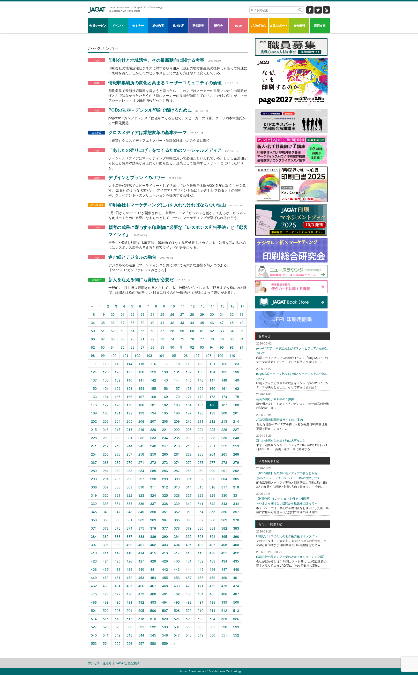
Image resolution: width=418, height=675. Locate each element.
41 (162, 322)
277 (212, 462)
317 (224, 487)
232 (141, 437)
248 (177, 445)
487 (236, 594)
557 (141, 643)
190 (106, 413)
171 (189, 396)
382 (224, 528)
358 (94, 520)
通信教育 (158, 25)
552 (236, 635)
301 (189, 478)
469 (177, 585)
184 (189, 404)
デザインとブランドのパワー (136, 177)
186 (212, 404)
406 (200, 544)
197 (189, 413)
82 (93, 347)
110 (232, 355)
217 (117, 429)
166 (129, 396)
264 (212, 454)
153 (129, 388)
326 (177, 495)
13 (203, 306)
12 (193, 306)
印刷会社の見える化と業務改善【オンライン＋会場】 (291, 557)
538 (224, 626)
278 (224, 462)
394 (212, 536)
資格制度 (178, 25)
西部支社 (320, 25)
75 (182, 339)
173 (212, 396)
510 (200, 610)
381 (212, 528)
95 (222, 347)
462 (94, 585)
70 (132, 339)
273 (165, 462)
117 (165, 363)
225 (212, 429)
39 (142, 322)
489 (106, 602)
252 (224, 445)
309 (129, 487)
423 (94, 561)
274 (177, 462)
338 (165, 503)
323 (141, 495)
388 (141, 536)
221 (165, 429)
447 (224, 569)
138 (106, 380)
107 (197, 355)
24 (152, 314)
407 (212, 544)
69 (123, 339)
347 (117, 511)
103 (149, 355)
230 (117, 437)
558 (153, 643)
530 (129, 626)
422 (236, 552)
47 (222, 322)
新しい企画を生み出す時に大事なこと (281, 440)
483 (189, 594)
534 (177, 626)
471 (200, 585)
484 (200, 594)
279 (236, 462)
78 (212, 339)
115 (141, 363)
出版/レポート (279, 25)
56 (152, 330)
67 (103, 339)
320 (106, 495)
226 (224, 429)
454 (153, 577)
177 (106, 404)
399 (117, 544)
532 (153, 626)
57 (162, 330)
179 (129, 404)
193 (141, 413)
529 (117, 626)
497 (200, 602)
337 (153, 503)
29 (202, 314)
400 (129, 544)
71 (142, 339)
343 (224, 503)
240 (236, 437)
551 (224, 635)
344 (236, 503)
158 (189, 388)
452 (129, 577)
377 (165, 528)
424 (106, 561)
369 (224, 520)
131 (177, 371)
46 (212, 322)
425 (117, 561)
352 (177, 511)
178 (117, 404)
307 (106, 487)
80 (232, 339)
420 (212, 552)
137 (94, 380)
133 (200, 371)
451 (117, 577)
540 (94, 635)
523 (200, 618)
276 (200, 462)
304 (224, 478)
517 (129, 618)
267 (94, 462)
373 (117, 528)
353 (189, 511)
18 (93, 314)
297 (141, 478)
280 (94, 470)
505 (141, 610)
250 (200, 445)
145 (189, 380)
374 (129, 528)
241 (94, 445)
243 (117, 445)
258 (141, 454)
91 (182, 347)
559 (165, 643)
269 (117, 462)
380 (200, 528)
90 (172, 347)
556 (129, 643)
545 (153, 635)
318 (236, 487)
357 (236, 511)
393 (200, 536)
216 (106, 429)
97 (242, 347)
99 (103, 355)
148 (224, 380)
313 (177, 487)
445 (200, 569)
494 (165, 602)
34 (93, 322)
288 (189, 470)
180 (141, 404)
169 (165, 396)
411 (106, 552)
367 (200, 520)
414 (141, 552)
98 (93, 355)
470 (189, 585)
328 (200, 495)
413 (129, 552)
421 (224, 552)
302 (200, 478)
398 (106, 544)
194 (153, 413)
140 (129, 380)
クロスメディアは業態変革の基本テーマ (147, 132)
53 (123, 330)
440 (141, 569)
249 (189, 445)
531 (141, 626)
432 (200, 561)
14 (213, 306)
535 (189, 626)
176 (94, 404)
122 (224, 363)
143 (165, 380)
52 (113, 330)
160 (212, 388)
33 (242, 314)
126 (117, 371)
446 (212, 569)
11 (183, 306)
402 (153, 544)
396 (236, 536)
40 (152, 322)
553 (94, 643)
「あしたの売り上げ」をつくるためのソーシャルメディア (165, 150)
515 (106, 618)
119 (189, 363)
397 (94, 544)
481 (165, 594)
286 (165, 470)
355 (212, 511)
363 (153, 520)
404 (177, 544)
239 (224, 437)
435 (236, 561)
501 (94, 610)
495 (177, 602)
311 (153, 487)
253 (236, 445)
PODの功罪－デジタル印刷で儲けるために (150, 110)
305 (236, 478)
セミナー (138, 25)
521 (177, 618)
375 (141, 528)
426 (129, 561)
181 (153, 404)
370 (236, 520)
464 (117, 585)
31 (222, 314)
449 (94, 577)
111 (94, 363)
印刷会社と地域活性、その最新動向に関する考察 (156, 60)
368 (212, 520)
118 (177, 363)
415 (153, 552)
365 (177, 520)
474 (236, 585)
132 (189, 371)
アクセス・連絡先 (99, 663)
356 (224, 511)
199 (212, 413)
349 (141, 511)
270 (129, 462)
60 (192, 330)
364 (165, 520)
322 (129, 495)
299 (165, 478)
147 (212, 380)
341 (200, 503)
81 (242, 339)
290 (212, 470)
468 (165, 585)
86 (132, 347)
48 (232, 322)
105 (173, 355)
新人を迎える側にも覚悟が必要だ (141, 279)
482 (177, 594)
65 (242, 330)
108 (208, 355)
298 (153, 478)
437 (106, 569)
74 (172, 339)
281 (106, 470)
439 (129, 569)
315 (200, 487)
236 (189, 437)
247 (165, 445)
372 (106, 528)
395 (224, 536)
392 (189, 536)
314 (189, 487)
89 (162, 347)
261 (177, 454)
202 (94, 421)
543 (129, 635)
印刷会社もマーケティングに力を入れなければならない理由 (167, 205)
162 (236, 388)
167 (141, 396)
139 (117, 380)
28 (192, 314)
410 (94, 552)
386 (117, 536)
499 (224, 602)
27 (182, 314)
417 (177, 552)
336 (141, 503)
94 (212, 347)
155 (153, 388)
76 (192, 339)
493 (153, 602)
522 (189, 618)
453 (141, 577)
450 (106, 577)
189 (94, 413)
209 (177, 421)
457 (189, 577)
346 (106, 511)
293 (94, 478)
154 (141, 388)
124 (94, 371)
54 (132, 330)
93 (202, 347)
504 (129, 610)
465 (129, 585)
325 (165, 495)
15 (222, 306)
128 (141, 371)
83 (103, 347)
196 (177, 413)
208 (165, 421)
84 (113, 347)
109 (220, 355)
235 (177, 437)
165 (117, 396)
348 (129, 511)
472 (212, 585)
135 (224, 371)
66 (93, 339)
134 (212, 371)
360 (117, 520)
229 (106, 437)
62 (212, 330)
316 (212, 487)
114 (129, 363)
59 (182, 330)
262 (189, 454)
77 (202, 339)
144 (177, 380)
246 (153, 445)
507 (165, 610)
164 (106, 396)
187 (224, 404)
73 (162, 339)
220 (153, 429)
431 (189, 561)
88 (152, 347)
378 (177, 528)
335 (129, 503)
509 (189, 610)
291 (224, 470)
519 (153, 618)
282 (117, 470)
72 (152, 339)
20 (113, 314)
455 (165, 577)
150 (94, 388)
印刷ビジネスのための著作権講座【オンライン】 (288, 536)
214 (236, 421)
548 (189, 635)
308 (117, 487)
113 (117, 363)
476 (106, 594)
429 (165, 561)
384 (94, 536)
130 (165, 371)
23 (142, 314)
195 (165, 413)
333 (106, 503)
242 (106, 445)
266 (236, 454)
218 (129, 429)
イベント (118, 25)
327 (189, 495)
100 (114, 355)
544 (141, 635)
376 (153, 528)
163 (94, 396)
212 (212, 421)
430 (177, 561)
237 (200, 437)
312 (165, 487)
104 (161, 355)
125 (106, 371)
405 (189, 544)
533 (165, 626)
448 (236, 569)
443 (177, 569)
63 (222, 330)
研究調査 (198, 25)
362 (141, 520)
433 (212, 561)
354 (200, 511)
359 (106, 520)
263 (200, 454)
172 (200, 396)
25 (162, 314)
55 (142, 330)
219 (141, 429)
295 (117, 478)
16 (232, 306)
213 (224, 421)
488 (94, 602)
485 (212, 594)
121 (212, 363)
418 (189, 552)
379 (189, 528)
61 (202, 330)
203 (106, 421)
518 (141, 618)
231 (129, 437)
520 (165, 618)
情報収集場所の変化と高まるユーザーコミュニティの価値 (165, 82)
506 (153, 610)
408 (224, 544)
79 (222, 339)
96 (232, 347)
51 (103, 330)
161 (224, 388)
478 (129, 594)
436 (94, 569)
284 (141, 470)
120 (200, 363)
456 (177, 577)
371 (94, 528)
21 (123, 314)
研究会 (218, 25)
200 (224, 413)
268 (106, 462)
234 (165, 437)
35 (103, 322)
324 (153, 495)
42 (172, 322)
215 (94, 429)
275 (189, 462)
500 (236, 602)
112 (106, 363)
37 (123, 322)
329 (212, 495)
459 (212, 577)
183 (177, 404)
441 (153, 569)
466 (141, 585)
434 (224, 561)
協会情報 (299, 25)
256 (117, 454)
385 (106, 536)
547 (177, 635)
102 (137, 355)
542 (117, 635)
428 (153, 561)
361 (129, 520)
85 (123, 347)
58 (172, 330)
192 (129, 413)
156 (165, 388)
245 (141, 445)
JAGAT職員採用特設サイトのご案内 (279, 419)
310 (141, 487)
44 (192, 322)
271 (141, 462)
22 (132, 314)
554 (106, 643)
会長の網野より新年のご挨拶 (275, 399)
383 (236, 528)
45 (202, 322)
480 (153, 594)
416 (165, 552)
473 (224, 585)
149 (236, 380)
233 (153, 437)
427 (141, 561)
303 (212, 478)
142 (153, 380)
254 (94, 454)
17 (242, 306)
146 (200, 380)
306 (94, 487)
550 (212, 635)
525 (224, 618)
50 (93, 330)
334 (117, 503)
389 (153, 536)
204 (117, 421)
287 (177, 470)
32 (232, 314)
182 (165, 404)
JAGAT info (258, 25)
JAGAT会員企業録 (127, 663)
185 (200, 404)
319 (94, 495)
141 (141, 380)
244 (129, 445)
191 (117, 413)
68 (113, 339)
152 (117, 388)
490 (117, 602)
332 (94, 503)
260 (165, 454)
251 (212, 445)
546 (165, 635)
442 (165, 569)
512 (224, 610)
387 (129, 536)
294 (106, 478)
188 (236, 404)
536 (200, 626)
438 (117, 569)
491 (129, 602)
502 (106, 610)
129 (153, 371)
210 (189, 421)
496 (189, 602)
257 (129, 454)
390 (165, 536)
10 (173, 306)
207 (153, 421)
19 (103, 314)
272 (153, 462)
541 (106, 635)
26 (172, 314)
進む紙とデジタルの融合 (132, 257)
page (238, 25)
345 (94, 511)
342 (212, 503)
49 (242, 322)
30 (212, 314)
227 (236, 429)
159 (200, 388)
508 (177, 610)
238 (212, 437)
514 (94, 618)
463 (106, 585)
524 (212, 618)
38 (132, 322)
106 (185, 355)
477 (117, 594)
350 (153, 511)
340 (189, 503)
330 (224, 495)
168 (153, 396)
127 (129, 371)
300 (177, 478)
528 (106, 626)
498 (212, 602)
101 (125, 355)
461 (236, 577)
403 (165, 544)
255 (106, 454)
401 (141, 544)
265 (224, 454)
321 (117, 495)
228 (94, 437)
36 (113, 322)
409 (236, 544)
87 (142, 347)
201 (236, 413)
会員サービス (98, 25)
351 (165, 511)
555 (117, 643)
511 (212, 610)
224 (200, 429)
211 (200, 421)
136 (236, 371)
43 (182, 322)
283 (129, 470)
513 (236, 610)
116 (153, 363)
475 (94, 594)
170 (177, 396)
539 (236, 626)
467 (153, 585)
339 (177, 503)
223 (189, 429)
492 (141, 602)
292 (236, 470)
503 (117, 610)
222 (177, 429)
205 (129, 421)
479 (141, 594)
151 (106, 388)
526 (236, 618)
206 (141, 421)
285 (153, 470)
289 (200, 470)
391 (177, 536)
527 (94, 626)
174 (224, 396)
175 (236, 396)
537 (212, 626)
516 (117, 618)
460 (224, 577)
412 (117, 552)
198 (200, 413)
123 (236, 363)
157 (177, 388)
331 (236, 495)
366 (189, 520)
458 (200, 577)
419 (200, 552)
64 (232, 330)
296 (129, 478)
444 (189, 569)
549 (200, 635)
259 (153, 454)
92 (192, 347)
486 (224, 594)
